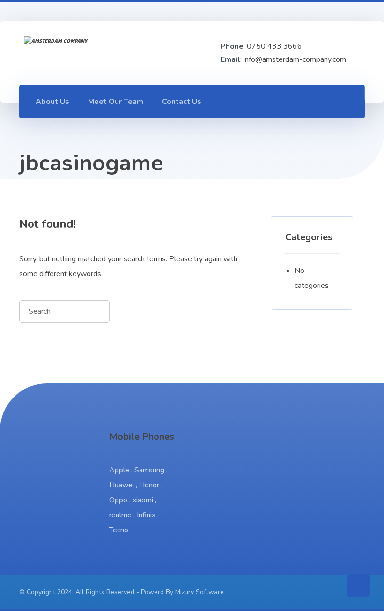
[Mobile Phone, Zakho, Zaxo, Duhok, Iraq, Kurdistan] (74, 52)
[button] (303, 101)
